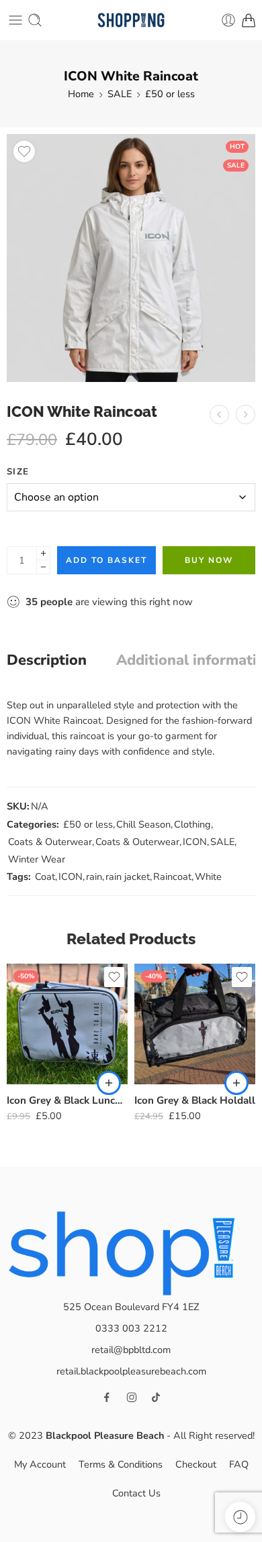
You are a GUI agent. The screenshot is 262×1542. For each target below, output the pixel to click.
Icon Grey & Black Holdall (194, 1100)
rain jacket (127, 876)
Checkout (195, 1464)
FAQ (239, 1464)
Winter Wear (36, 859)
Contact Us (136, 1493)
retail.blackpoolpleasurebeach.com (131, 1371)
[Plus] (43, 553)
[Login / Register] (228, 20)
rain (94, 876)
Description (47, 660)
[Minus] (43, 567)
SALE (119, 94)
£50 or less (170, 94)
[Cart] (248, 20)
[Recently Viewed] (240, 1517)
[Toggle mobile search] (35, 20)
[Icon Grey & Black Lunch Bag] (67, 1024)
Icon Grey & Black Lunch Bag (67, 1100)
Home (81, 94)
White (208, 876)
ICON (195, 841)
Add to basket (106, 560)
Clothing (192, 824)
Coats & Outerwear (50, 841)
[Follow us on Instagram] (132, 1397)
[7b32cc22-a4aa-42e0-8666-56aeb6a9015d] (131, 258)
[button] (109, 1083)
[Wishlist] (24, 151)
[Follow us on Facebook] (106, 1397)
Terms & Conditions (121, 1464)
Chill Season (143, 824)
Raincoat (172, 876)
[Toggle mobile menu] (15, 20)
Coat (45, 876)
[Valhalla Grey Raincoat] (219, 414)
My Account (40, 1464)
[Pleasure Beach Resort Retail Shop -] (131, 20)
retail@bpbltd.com (131, 1349)
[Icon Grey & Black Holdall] (194, 1024)
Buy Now (209, 560)
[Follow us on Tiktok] (156, 1397)
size (18, 472)
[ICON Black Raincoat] (245, 414)
